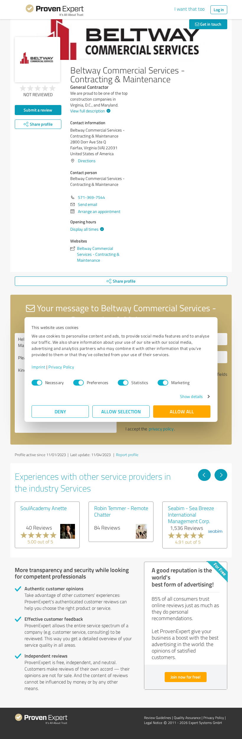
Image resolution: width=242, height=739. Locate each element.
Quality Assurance (187, 717)
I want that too (189, 9)
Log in (219, 9)
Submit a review (38, 110)
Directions (87, 160)
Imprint (38, 367)
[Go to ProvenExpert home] (55, 11)
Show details (191, 396)
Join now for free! (186, 677)
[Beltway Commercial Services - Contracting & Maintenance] (37, 59)
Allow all (182, 411)
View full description (87, 111)
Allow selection (121, 411)
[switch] (78, 383)
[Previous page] (204, 475)
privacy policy (161, 429)
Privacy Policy (61, 367)
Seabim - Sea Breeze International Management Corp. (191, 514)
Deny (60, 411)
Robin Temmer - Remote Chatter (121, 511)
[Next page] (221, 475)
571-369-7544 (91, 197)
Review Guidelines (157, 717)
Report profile (127, 454)
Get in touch (210, 24)
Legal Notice (153, 722)
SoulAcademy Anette (43, 508)
